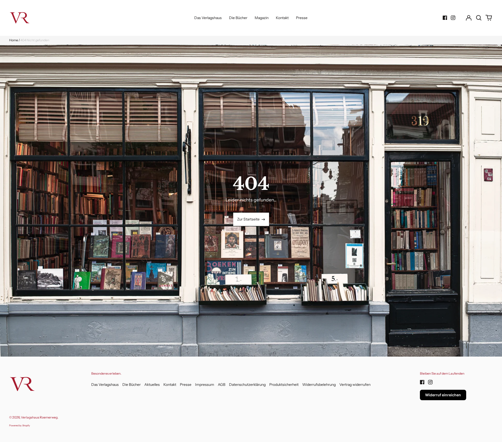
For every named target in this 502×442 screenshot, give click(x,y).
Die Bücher (238, 17)
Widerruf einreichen (443, 395)
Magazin (262, 17)
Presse (301, 17)
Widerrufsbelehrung (319, 384)
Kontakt (282, 17)
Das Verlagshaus (208, 17)
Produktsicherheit (284, 384)
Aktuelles (152, 384)
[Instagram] (453, 17)
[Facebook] (445, 17)
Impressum (204, 384)
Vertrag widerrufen (354, 384)
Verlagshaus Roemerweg (39, 417)
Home (13, 40)
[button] (479, 18)
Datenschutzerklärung (247, 384)
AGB (221, 384)
